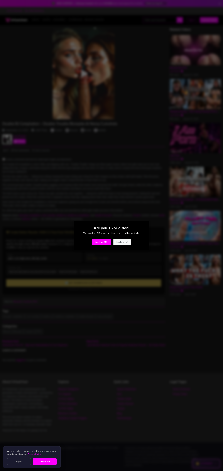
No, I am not (122, 242)
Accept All (45, 461)
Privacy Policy (34, 454)
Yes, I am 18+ (101, 242)
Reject (19, 461)
